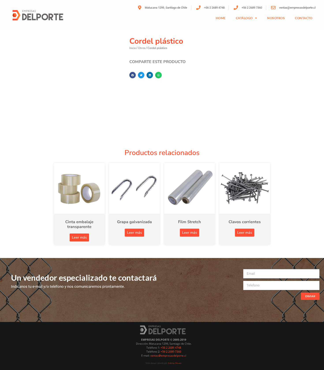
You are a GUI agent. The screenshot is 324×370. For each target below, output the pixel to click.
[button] (132, 75)
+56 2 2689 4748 (171, 347)
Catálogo (244, 18)
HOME (221, 18)
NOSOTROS (276, 18)
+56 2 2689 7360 (171, 351)
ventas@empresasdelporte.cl (168, 355)
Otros (141, 48)
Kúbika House (174, 363)
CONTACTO (303, 18)
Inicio (132, 48)
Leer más (79, 237)
